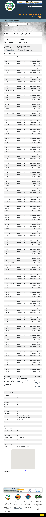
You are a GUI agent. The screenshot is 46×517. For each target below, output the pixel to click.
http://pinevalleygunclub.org (10, 50)
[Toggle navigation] (39, 20)
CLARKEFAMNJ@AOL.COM (10, 386)
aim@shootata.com (18, 508)
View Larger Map (23, 470)
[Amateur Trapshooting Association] (9, 6)
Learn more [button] (36, 514)
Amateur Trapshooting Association (12, 20)
